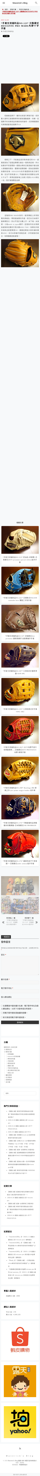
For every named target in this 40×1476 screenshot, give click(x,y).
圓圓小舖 (11, 1066)
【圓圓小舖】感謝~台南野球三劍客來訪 (21, 1149)
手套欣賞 (11, 1061)
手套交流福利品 (24, 9)
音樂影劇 (9, 1080)
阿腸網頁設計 (23, 1464)
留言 (3, 955)
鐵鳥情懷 (9, 1075)
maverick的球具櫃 (14, 1056)
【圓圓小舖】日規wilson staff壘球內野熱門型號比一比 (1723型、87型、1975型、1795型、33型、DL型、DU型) (22, 1143)
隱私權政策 (23, 1474)
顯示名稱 (5, 979)
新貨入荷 (11, 1073)
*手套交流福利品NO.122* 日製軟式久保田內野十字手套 (12, 923)
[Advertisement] (20, 61)
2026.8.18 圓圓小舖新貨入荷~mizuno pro (20, 1199)
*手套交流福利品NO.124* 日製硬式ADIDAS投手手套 (28, 923)
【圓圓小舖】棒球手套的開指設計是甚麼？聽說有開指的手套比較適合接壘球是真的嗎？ (21, 1114)
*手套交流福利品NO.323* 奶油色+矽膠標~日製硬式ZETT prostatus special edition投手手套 (20, 559)
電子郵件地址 (7, 988)
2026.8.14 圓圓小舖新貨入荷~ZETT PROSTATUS (19, 1217)
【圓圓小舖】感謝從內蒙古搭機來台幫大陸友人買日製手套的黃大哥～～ (20, 1193)
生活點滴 (9, 1077)
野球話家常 (11, 1063)
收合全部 (14, 1047)
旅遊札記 (9, 1049)
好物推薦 (11, 1054)
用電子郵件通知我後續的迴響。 (15, 1013)
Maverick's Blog (20, 3)
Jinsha (22, 1462)
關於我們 (16, 1474)
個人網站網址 (6, 997)
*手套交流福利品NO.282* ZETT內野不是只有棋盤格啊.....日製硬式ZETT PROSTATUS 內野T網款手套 (20, 749)
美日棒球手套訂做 (14, 1070)
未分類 (8, 1082)
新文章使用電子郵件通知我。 (14, 1017)
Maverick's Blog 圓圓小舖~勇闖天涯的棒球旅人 (22, 1460)
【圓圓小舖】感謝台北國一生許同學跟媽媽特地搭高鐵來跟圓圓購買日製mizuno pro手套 (21, 1164)
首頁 (6, 9)
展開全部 (7, 1047)
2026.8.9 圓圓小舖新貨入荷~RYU (19, 1132)
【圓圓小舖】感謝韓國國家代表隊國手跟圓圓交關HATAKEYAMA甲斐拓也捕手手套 (21, 1155)
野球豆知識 (11, 1059)
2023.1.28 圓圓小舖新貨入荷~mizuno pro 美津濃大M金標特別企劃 (22, 1254)
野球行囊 (13, 9)
